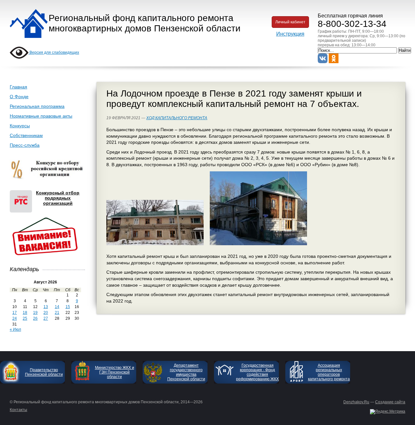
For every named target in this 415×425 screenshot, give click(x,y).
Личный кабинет (290, 22)
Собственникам (26, 135)
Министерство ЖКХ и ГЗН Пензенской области (114, 372)
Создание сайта (390, 402)
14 (57, 306)
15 (67, 306)
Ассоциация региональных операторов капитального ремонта (329, 372)
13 (45, 306)
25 (25, 318)
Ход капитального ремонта (176, 118)
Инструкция (290, 34)
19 (35, 312)
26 (35, 318)
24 (14, 318)
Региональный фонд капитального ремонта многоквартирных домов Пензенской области (145, 23)
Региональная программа (37, 106)
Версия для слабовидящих (54, 52)
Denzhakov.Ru (356, 402)
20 (45, 312)
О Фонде (19, 96)
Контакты (18, 410)
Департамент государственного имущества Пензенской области (186, 372)
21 (57, 312)
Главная (18, 86)
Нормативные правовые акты (41, 116)
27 (45, 318)
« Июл (15, 329)
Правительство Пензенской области (44, 372)
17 (14, 312)
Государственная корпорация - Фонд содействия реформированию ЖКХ (257, 372)
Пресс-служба (25, 145)
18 (25, 312)
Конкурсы (20, 125)
